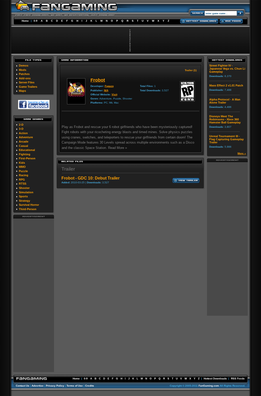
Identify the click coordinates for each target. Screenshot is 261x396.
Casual (23, 145)
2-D (21, 124)
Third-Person (27, 209)
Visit (114, 94)
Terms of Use (75, 385)
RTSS (22, 183)
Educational (27, 149)
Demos (23, 65)
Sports (23, 196)
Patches (24, 73)
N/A (106, 90)
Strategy (24, 200)
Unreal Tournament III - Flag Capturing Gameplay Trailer (226, 139)
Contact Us (22, 385)
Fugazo (109, 86)
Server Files (26, 82)
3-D (21, 128)
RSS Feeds (238, 378)
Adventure (26, 137)
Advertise (38, 385)
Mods (22, 69)
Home (25, 20)
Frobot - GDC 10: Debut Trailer (90, 178)
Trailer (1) (191, 70)
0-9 (35, 20)
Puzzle (23, 171)
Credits (89, 385)
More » (242, 153)
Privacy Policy (55, 385)
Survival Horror (29, 204)
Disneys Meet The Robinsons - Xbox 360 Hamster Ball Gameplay (225, 119)
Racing (23, 175)
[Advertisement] (33, 295)
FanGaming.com (209, 385)
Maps (22, 90)
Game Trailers (28, 86)
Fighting (24, 154)
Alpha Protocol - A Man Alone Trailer (224, 101)
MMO (22, 166)
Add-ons (25, 78)
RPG (22, 179)
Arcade (23, 141)
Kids (22, 162)
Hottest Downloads (215, 378)
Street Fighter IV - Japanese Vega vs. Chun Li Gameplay (227, 68)
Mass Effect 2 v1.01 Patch (226, 85)
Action (23, 133)
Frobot (97, 80)
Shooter (24, 187)
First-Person (27, 158)
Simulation (26, 192)
